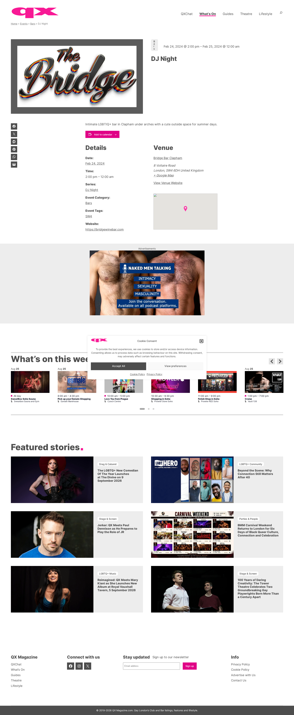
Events (24, 23)
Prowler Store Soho (163, 401)
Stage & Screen (108, 518)
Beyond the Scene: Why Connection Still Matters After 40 (255, 474)
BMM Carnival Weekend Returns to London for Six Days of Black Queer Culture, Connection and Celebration (258, 530)
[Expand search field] (281, 14)
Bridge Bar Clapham (167, 158)
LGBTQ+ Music (107, 573)
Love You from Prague (116, 399)
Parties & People (248, 518)
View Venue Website (167, 183)
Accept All (118, 366)
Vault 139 (252, 401)
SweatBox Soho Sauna (23, 399)
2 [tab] (149, 409)
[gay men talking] (147, 314)
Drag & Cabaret (108, 464)
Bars (32, 23)
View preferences (175, 366)
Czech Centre (114, 401)
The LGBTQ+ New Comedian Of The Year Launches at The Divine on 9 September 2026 (117, 475)
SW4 (88, 216)
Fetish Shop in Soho (208, 399)
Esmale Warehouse (70, 401)
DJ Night (91, 190)
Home (14, 23)
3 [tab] (153, 409)
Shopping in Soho (160, 399)
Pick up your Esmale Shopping (74, 399)
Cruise (248, 399)
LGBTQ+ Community (250, 464)
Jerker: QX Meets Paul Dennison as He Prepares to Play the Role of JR (117, 529)
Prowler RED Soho (209, 401)
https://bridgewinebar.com (104, 229)
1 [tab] (142, 409)
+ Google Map (163, 175)
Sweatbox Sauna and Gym (26, 401)
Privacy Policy (154, 374)
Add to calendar (103, 134)
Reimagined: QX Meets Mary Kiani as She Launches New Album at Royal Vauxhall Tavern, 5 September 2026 (117, 585)
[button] (201, 341)
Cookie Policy (137, 374)
